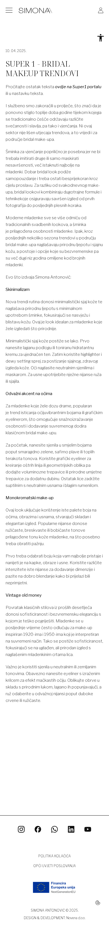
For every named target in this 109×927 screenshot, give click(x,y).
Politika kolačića (54, 856)
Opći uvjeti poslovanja (54, 866)
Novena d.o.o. (75, 918)
